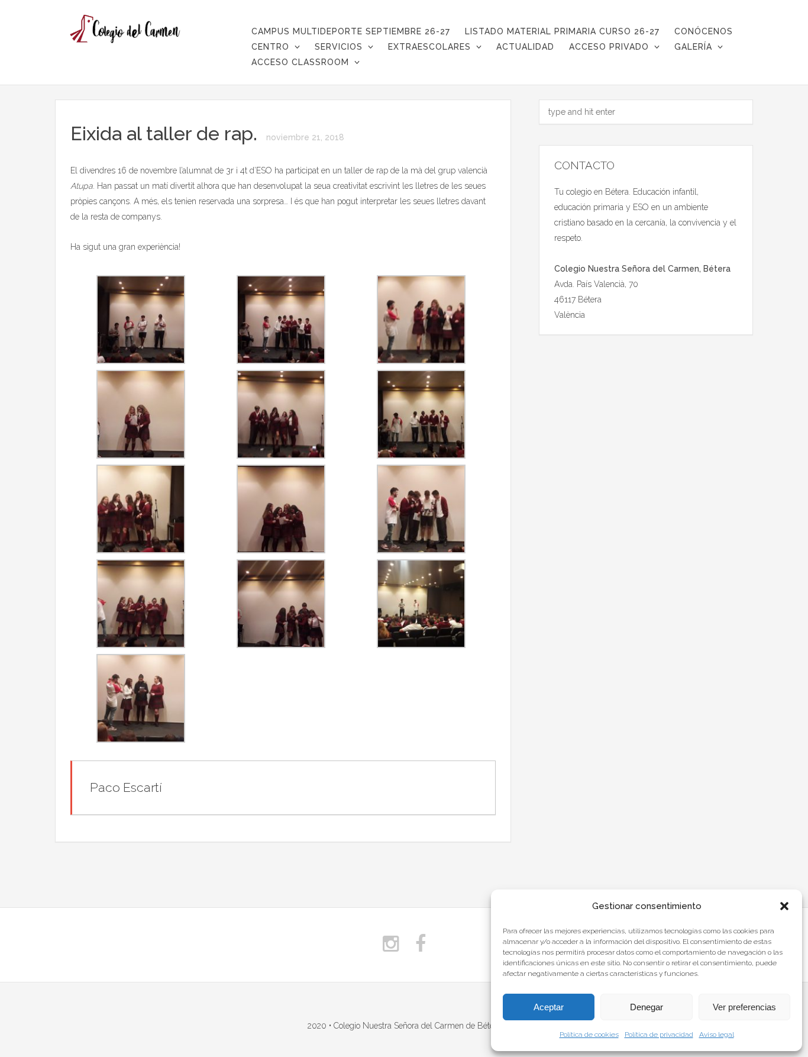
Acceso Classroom (300, 62)
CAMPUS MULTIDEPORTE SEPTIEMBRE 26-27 (350, 31)
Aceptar (549, 1007)
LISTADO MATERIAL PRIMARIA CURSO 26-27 (562, 31)
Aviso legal (716, 1034)
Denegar (646, 1007)
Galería (693, 46)
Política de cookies (589, 1034)
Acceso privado (609, 46)
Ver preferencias (744, 1007)
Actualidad (525, 46)
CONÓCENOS (703, 31)
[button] (784, 906)
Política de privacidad (659, 1034)
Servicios (339, 46)
